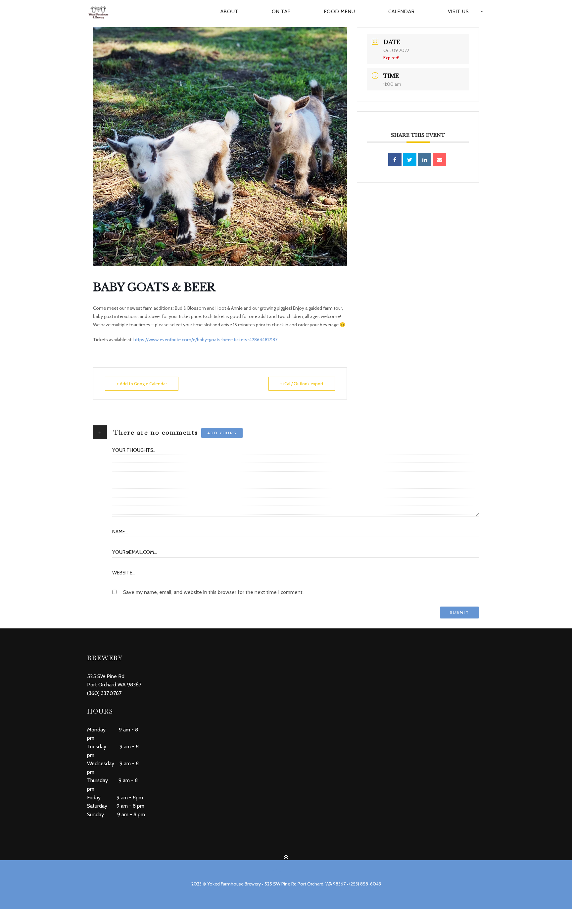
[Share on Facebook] (395, 159)
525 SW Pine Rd (105, 676)
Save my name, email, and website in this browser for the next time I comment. (213, 592)
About (229, 12)
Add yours (222, 432)
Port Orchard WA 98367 (114, 684)
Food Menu (339, 12)
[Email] (439, 159)
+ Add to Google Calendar (142, 383)
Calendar (401, 12)
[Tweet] (409, 159)
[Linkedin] (424, 159)
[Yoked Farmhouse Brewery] (102, 12)
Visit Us (458, 12)
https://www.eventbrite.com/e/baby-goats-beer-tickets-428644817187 (205, 340)
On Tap (281, 12)
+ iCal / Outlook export (301, 383)
